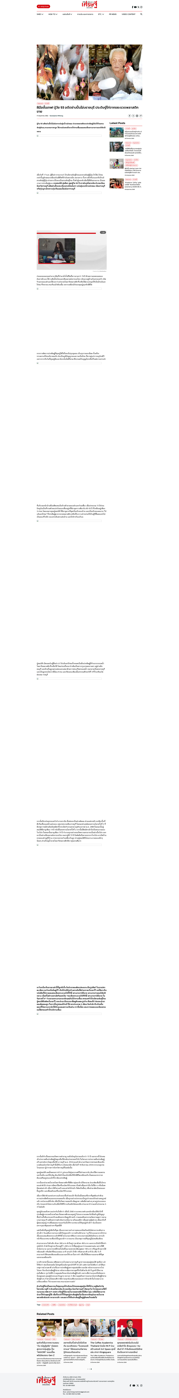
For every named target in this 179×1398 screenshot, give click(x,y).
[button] (87, 1369)
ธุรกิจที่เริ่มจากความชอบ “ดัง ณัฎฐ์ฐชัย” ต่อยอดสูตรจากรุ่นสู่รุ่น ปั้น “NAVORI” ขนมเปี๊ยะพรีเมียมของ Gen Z (48, 1349)
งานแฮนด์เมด (61, 1305)
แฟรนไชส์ (66, 14)
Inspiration (136, 143)
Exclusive (40, 1339)
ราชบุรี (88, 1305)
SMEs (39, 14)
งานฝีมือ (53, 1305)
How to (51, 14)
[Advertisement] (89, 30)
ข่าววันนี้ (47, 103)
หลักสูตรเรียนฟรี (130, 163)
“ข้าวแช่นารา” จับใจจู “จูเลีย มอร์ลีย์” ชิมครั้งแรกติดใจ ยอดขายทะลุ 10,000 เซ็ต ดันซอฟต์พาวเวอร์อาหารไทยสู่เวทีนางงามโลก (133, 186)
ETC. (100, 14)
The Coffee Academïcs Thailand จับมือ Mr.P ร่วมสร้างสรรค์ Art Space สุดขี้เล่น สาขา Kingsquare (102, 1347)
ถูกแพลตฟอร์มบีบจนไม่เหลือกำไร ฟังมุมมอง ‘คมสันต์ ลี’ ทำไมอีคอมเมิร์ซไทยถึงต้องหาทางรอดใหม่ (129, 1347)
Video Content (128, 14)
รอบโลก (134, 129)
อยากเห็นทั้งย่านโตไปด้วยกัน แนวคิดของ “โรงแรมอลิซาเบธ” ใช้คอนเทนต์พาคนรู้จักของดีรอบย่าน (76, 1347)
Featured (40, 103)
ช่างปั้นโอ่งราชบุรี (72, 1305)
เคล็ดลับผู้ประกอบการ (131, 165)
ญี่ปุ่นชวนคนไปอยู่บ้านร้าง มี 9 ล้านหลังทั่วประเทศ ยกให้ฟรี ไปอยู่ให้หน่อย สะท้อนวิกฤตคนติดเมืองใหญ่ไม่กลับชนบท (133, 135)
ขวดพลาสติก (45, 1305)
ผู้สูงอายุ (81, 1305)
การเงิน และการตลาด (85, 14)
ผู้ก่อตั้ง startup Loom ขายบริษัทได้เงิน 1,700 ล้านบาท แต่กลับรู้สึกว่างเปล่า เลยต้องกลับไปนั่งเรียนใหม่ (133, 171)
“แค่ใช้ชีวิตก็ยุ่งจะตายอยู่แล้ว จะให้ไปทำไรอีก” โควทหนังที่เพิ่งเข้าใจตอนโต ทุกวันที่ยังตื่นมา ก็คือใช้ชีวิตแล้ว (133, 151)
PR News (113, 14)
